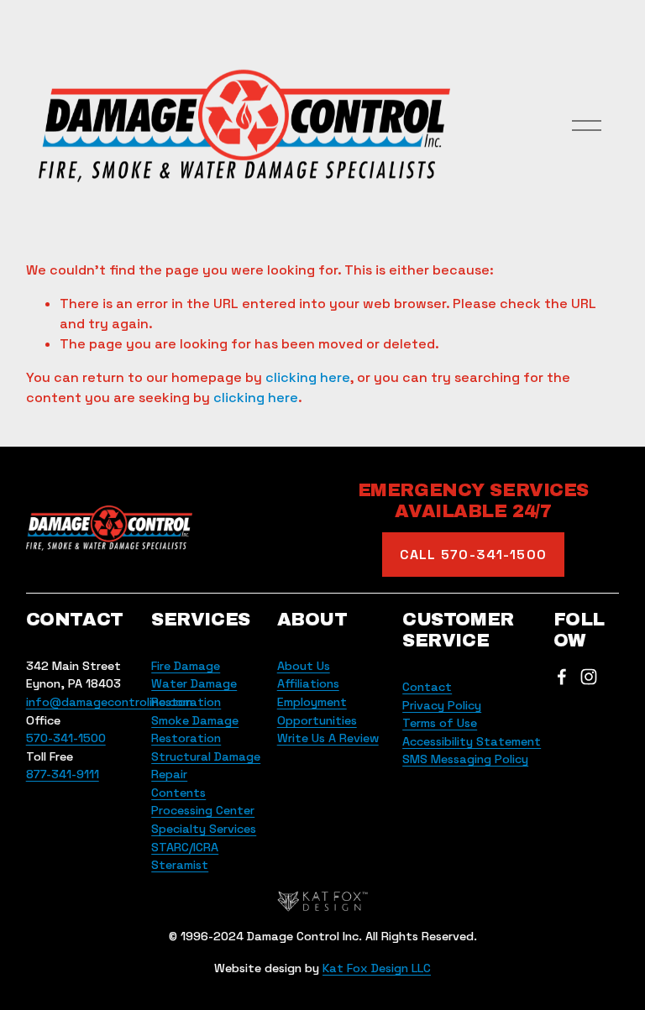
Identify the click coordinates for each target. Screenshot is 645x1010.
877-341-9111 (62, 774)
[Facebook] (561, 676)
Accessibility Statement (471, 741)
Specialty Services (203, 828)
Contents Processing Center (202, 802)
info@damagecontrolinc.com (109, 701)
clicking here (307, 377)
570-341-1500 (66, 738)
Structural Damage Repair (205, 765)
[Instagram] (588, 676)
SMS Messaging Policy (465, 759)
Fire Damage (185, 665)
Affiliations (308, 683)
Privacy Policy (441, 705)
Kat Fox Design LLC (376, 968)
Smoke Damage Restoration (195, 729)
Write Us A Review (328, 738)
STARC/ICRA (184, 847)
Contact (427, 686)
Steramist (179, 864)
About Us (303, 665)
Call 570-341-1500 (474, 554)
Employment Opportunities (317, 711)
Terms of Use (439, 722)
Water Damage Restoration (194, 692)
